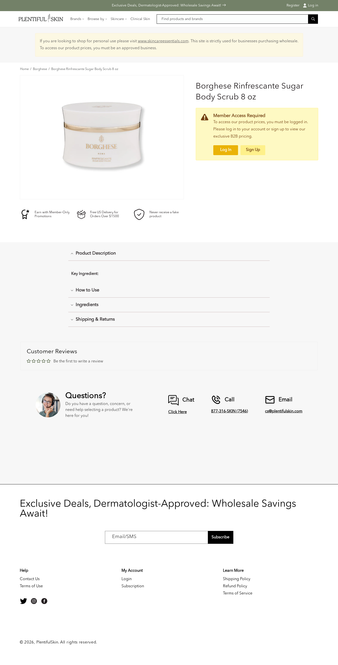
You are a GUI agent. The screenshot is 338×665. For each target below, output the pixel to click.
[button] (77, 19)
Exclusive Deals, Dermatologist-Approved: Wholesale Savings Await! (167, 5)
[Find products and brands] (313, 19)
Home (24, 69)
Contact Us (30, 579)
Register (293, 5)
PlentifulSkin (47, 642)
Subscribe (220, 537)
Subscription (132, 586)
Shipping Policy (236, 579)
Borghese (40, 69)
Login (126, 579)
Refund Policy (235, 586)
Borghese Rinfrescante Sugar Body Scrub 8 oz (84, 69)
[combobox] (237, 19)
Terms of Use (31, 586)
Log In (225, 150)
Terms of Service (237, 593)
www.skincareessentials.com (163, 41)
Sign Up (253, 150)
